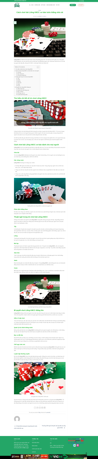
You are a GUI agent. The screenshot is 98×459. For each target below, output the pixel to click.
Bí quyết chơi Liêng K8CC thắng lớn (23, 87)
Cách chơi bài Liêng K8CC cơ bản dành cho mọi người (27, 70)
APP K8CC (43, 4)
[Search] (29, 5)
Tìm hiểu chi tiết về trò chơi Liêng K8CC (24, 69)
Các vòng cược (21, 73)
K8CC (32, 4)
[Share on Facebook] (35, 408)
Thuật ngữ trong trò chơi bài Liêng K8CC (24, 76)
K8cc (24, 447)
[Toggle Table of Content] (37, 67)
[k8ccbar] (20, 5)
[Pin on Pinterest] (42, 408)
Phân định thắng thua (22, 75)
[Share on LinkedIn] (45, 408)
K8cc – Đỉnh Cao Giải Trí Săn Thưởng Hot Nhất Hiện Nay (57, 446)
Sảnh (19, 84)
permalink (48, 412)
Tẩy (18, 78)
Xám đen (19, 82)
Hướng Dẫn (37, 4)
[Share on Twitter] (37, 408)
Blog (40, 10)
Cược (19, 85)
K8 (50, 443)
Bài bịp (19, 81)
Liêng (19, 79)
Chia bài (19, 72)
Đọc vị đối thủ (20, 91)
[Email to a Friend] (40, 408)
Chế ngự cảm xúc (21, 93)
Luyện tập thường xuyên (22, 94)
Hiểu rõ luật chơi (21, 88)
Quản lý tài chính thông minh (23, 90)
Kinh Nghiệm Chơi (50, 4)
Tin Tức (58, 4)
